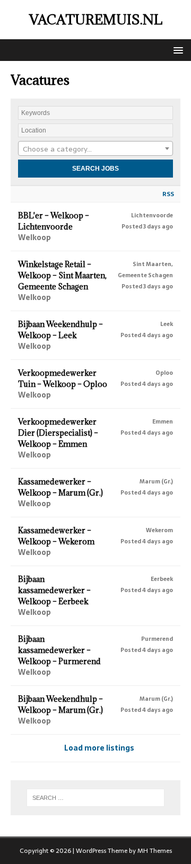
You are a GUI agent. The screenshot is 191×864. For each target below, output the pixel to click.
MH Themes (154, 850)
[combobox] (95, 148)
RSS (168, 194)
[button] (176, 49)
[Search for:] (95, 798)
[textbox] (95, 149)
